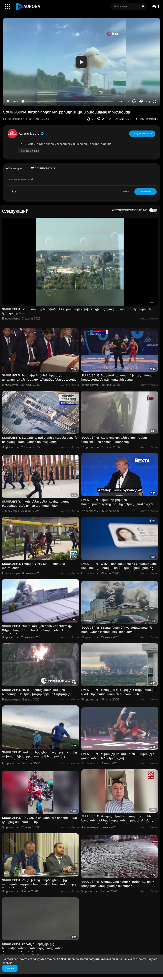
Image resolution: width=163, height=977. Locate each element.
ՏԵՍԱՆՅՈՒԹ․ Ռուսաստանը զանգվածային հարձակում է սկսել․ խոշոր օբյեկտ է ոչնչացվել (36, 692)
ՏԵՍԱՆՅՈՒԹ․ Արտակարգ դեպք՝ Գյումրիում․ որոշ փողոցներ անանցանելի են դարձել (117, 884)
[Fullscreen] (154, 101)
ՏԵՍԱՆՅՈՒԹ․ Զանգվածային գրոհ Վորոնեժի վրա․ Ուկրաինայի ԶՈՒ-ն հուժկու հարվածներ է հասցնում (39, 630)
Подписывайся (142, 133)
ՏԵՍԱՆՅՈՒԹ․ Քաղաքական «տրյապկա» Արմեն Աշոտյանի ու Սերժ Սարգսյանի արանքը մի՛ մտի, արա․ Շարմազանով (117, 820)
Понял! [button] (10, 968)
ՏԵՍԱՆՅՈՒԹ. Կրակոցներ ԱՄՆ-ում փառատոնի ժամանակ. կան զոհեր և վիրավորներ (36, 504)
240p (148, 101)
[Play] (8, 101)
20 (134, 101)
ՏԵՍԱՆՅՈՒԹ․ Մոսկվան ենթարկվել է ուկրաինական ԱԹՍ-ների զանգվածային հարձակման (119, 692)
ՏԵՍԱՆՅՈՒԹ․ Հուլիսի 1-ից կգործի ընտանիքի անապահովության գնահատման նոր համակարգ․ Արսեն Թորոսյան (39, 884)
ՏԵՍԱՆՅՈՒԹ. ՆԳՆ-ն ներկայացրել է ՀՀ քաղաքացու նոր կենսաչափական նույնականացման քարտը (119, 566)
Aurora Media (29, 134)
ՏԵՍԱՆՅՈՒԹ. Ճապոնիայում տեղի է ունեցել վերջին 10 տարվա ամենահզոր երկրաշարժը (39, 440)
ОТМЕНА (124, 191)
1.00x (128, 101)
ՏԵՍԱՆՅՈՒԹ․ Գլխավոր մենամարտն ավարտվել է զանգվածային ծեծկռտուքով (117, 756)
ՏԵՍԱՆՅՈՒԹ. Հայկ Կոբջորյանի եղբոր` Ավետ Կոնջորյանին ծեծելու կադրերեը (114, 440)
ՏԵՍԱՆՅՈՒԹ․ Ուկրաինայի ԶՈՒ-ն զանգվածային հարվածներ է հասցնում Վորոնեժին (116, 630)
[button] (155, 6)
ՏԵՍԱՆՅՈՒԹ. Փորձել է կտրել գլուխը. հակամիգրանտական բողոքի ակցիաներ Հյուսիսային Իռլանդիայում (32, 948)
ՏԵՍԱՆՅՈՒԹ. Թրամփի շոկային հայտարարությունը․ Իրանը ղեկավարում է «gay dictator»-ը (117, 504)
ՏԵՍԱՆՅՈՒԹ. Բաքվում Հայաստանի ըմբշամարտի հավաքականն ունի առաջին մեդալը (118, 377)
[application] (81, 62)
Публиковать (145, 191)
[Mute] (141, 101)
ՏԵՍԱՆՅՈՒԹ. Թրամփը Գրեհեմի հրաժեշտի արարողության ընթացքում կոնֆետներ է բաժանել (39, 377)
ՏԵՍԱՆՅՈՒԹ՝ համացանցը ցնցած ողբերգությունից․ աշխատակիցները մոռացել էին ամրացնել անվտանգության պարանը (40, 756)
